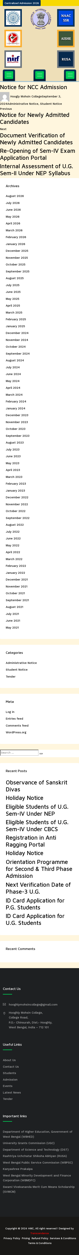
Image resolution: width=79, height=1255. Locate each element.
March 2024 (14, 394)
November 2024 (17, 340)
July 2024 (13, 367)
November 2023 (17, 422)
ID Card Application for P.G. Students (35, 904)
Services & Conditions (63, 1238)
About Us (9, 1060)
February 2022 (16, 566)
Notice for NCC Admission (33, 87)
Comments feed (17, 725)
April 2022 (13, 552)
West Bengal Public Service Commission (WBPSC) (38, 1162)
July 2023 (13, 449)
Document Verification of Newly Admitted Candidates (36, 138)
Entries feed (14, 718)
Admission (10, 1079)
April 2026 (13, 223)
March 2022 (14, 559)
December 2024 (17, 333)
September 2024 (18, 353)
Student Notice (51, 104)
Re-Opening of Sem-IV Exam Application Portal (37, 154)
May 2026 (12, 216)
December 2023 (17, 415)
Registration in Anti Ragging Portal (31, 841)
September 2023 (18, 436)
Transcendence (39, 1233)
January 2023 (15, 490)
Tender (11, 676)
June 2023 (13, 456)
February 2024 (16, 401)
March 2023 (14, 477)
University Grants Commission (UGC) (29, 1143)
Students (9, 1073)
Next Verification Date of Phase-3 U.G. (38, 888)
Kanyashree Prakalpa (18, 1169)
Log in (10, 712)
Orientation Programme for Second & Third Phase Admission (39, 868)
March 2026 (14, 230)
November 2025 (17, 257)
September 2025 (17, 271)
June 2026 (13, 209)
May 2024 (13, 381)
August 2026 (15, 196)
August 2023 (15, 442)
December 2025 (17, 251)
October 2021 (15, 593)
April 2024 (13, 388)
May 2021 (12, 627)
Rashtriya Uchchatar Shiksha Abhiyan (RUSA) (35, 1156)
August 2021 (14, 607)
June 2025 (13, 292)
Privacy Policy (11, 1238)
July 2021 (12, 614)
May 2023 (12, 463)
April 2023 (13, 470)
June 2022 (13, 538)
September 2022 (18, 518)
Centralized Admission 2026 (22, 3)
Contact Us (11, 1066)
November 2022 (17, 504)
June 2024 (13, 374)
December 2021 (17, 579)
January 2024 (15, 408)
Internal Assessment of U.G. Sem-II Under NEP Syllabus (36, 169)
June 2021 (13, 620)
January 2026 (15, 244)
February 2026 (16, 237)
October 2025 (15, 264)
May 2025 (12, 299)
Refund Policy (39, 1238)
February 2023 (16, 483)
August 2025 (15, 278)
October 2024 (16, 346)
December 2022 (17, 497)
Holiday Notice (24, 797)
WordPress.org (16, 732)
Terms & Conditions (40, 1243)
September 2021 (17, 600)
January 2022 (15, 573)
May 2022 (12, 545)
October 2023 (16, 429)
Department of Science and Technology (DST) (36, 1149)
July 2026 (13, 203)
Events (7, 1086)
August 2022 (15, 525)
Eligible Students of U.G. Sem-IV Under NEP (37, 810)
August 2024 (15, 360)
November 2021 (16, 586)
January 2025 (15, 326)
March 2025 (14, 312)
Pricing (26, 1238)
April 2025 (13, 305)
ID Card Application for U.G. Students (35, 919)
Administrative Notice (22, 104)
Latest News (12, 1092)
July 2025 (12, 285)
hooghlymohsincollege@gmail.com (33, 1004)
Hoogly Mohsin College (26, 96)
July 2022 (13, 531)
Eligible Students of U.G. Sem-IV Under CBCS (37, 825)
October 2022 (16, 511)
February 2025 (16, 319)
